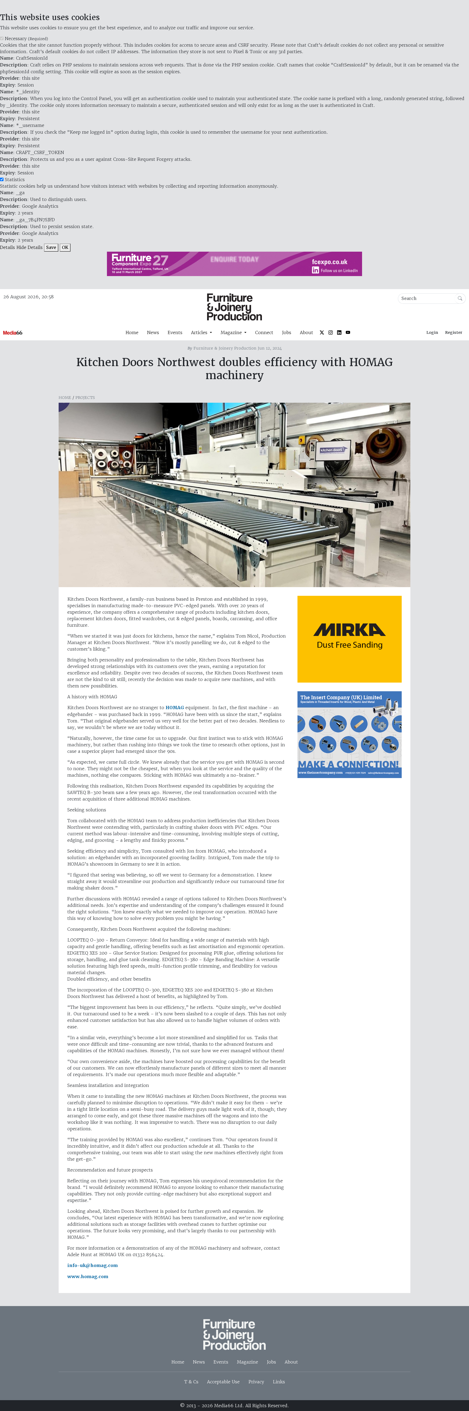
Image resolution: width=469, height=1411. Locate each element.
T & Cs (191, 1381)
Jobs (286, 332)
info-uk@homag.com (92, 1265)
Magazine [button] (232, 332)
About (306, 332)
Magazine (247, 1362)
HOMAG (175, 708)
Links (279, 1381)
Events (175, 332)
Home (131, 332)
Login (432, 332)
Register (453, 332)
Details (7, 247)
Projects (85, 397)
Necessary (26, 38)
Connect (264, 332)
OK (65, 247)
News (153, 332)
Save (51, 247)
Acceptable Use (223, 1381)
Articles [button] (200, 332)
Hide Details (29, 247)
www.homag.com (87, 1276)
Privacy (256, 1381)
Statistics (15, 179)
